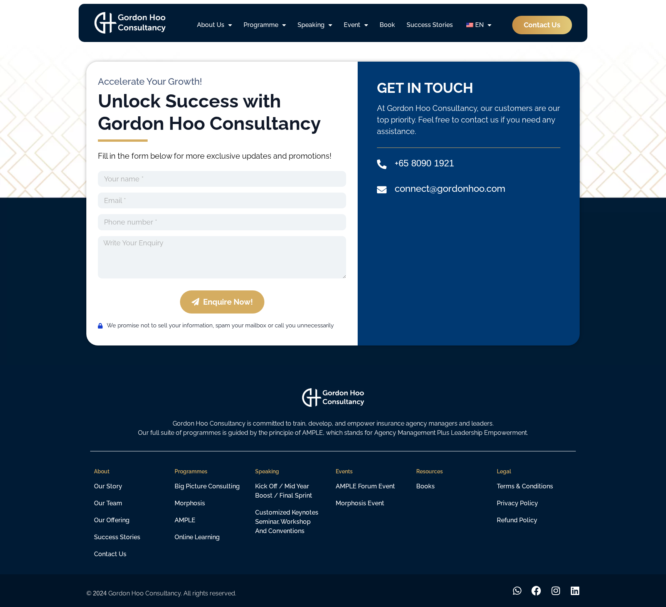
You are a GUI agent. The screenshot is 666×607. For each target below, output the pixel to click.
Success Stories (430, 25)
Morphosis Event (360, 503)
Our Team (108, 503)
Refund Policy (517, 520)
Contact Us (110, 554)
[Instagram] (555, 590)
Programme (261, 25)
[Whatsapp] (517, 590)
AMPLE (185, 520)
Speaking (311, 25)
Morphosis (190, 503)
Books (425, 486)
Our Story (108, 486)
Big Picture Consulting (207, 486)
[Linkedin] (575, 590)
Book (387, 25)
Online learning (197, 537)
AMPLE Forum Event (365, 486)
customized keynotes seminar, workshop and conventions (286, 522)
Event (352, 25)
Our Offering (112, 520)
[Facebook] (536, 590)
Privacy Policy (517, 503)
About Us (210, 25)
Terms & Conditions (525, 486)
